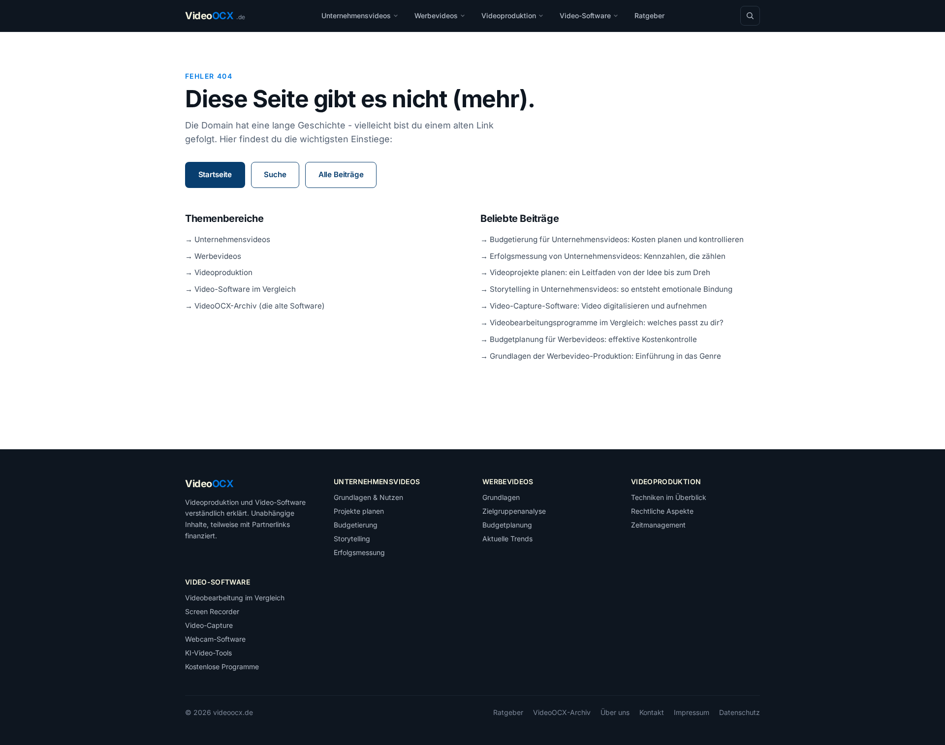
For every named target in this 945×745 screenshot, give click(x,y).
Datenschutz (739, 712)
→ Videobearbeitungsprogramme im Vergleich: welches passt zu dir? (602, 322)
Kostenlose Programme (222, 666)
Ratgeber (649, 15)
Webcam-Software (215, 639)
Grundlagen (501, 497)
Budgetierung (356, 525)
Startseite (215, 174)
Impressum (691, 712)
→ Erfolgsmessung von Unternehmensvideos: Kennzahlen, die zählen (602, 256)
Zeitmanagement (658, 525)
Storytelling (352, 538)
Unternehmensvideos (356, 15)
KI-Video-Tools (208, 653)
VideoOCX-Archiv (562, 712)
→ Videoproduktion (218, 272)
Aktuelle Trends (507, 538)
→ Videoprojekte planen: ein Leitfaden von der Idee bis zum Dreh (595, 272)
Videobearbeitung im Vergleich (234, 597)
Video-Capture (209, 625)
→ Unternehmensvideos (227, 239)
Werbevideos (436, 15)
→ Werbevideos (213, 256)
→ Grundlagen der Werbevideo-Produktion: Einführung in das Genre (600, 356)
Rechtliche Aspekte (662, 511)
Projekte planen (359, 511)
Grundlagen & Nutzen (368, 497)
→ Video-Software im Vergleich (240, 289)
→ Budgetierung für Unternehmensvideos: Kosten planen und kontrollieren (612, 239)
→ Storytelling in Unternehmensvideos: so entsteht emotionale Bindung (606, 289)
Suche (275, 174)
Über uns (615, 712)
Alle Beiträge (341, 174)
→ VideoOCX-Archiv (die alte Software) (255, 305)
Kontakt (651, 712)
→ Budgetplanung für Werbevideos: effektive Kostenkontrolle (588, 339)
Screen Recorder (212, 611)
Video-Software (585, 15)
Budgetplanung (507, 525)
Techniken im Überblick (668, 497)
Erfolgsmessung (359, 552)
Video (209, 484)
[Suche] (750, 16)
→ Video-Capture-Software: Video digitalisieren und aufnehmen (593, 305)
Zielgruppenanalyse (514, 511)
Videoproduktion (508, 15)
